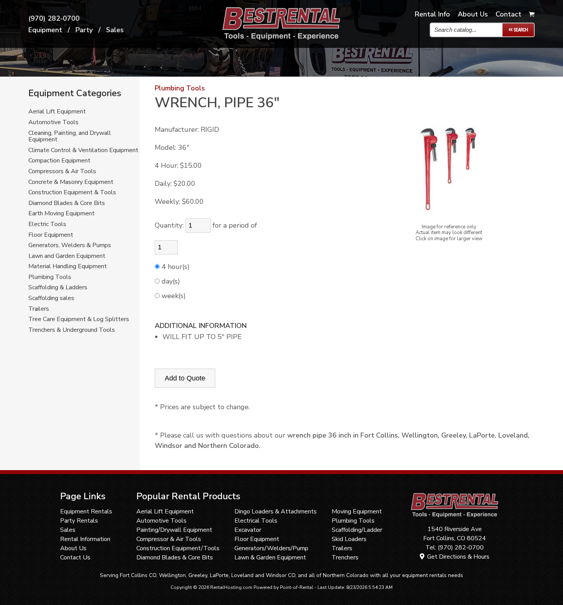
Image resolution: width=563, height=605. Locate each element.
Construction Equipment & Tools (72, 192)
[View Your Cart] (532, 14)
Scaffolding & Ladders (57, 287)
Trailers (38, 309)
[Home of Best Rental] (454, 520)
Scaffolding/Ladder (357, 530)
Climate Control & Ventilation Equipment (83, 150)
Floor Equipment (50, 235)
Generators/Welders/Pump (271, 548)
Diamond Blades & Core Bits (66, 203)
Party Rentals (79, 520)
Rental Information (85, 539)
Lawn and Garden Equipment (66, 256)
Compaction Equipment (59, 160)
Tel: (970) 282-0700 (455, 547)
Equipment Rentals (86, 511)
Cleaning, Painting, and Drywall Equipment (69, 136)
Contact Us (75, 557)
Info (432, 14)
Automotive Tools (53, 122)
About (473, 14)
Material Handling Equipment (67, 266)
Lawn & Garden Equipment (270, 557)
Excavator (247, 530)
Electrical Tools (255, 520)
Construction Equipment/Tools (177, 548)
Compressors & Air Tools (62, 171)
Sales (115, 29)
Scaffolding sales (51, 298)
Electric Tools (47, 224)
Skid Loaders (349, 539)
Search (520, 30)
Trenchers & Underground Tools (71, 330)
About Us (73, 548)
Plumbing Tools (49, 277)
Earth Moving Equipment (61, 213)
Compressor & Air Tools (168, 539)
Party (84, 29)
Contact (508, 14)
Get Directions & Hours (457, 557)
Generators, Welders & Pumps (69, 245)
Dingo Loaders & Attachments (275, 511)
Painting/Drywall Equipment (174, 530)
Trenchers (345, 557)
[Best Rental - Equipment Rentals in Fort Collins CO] (281, 37)
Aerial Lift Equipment (57, 111)
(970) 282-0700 (54, 18)
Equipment (45, 29)
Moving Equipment (357, 511)
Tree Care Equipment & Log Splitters (78, 319)
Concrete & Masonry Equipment (70, 182)
